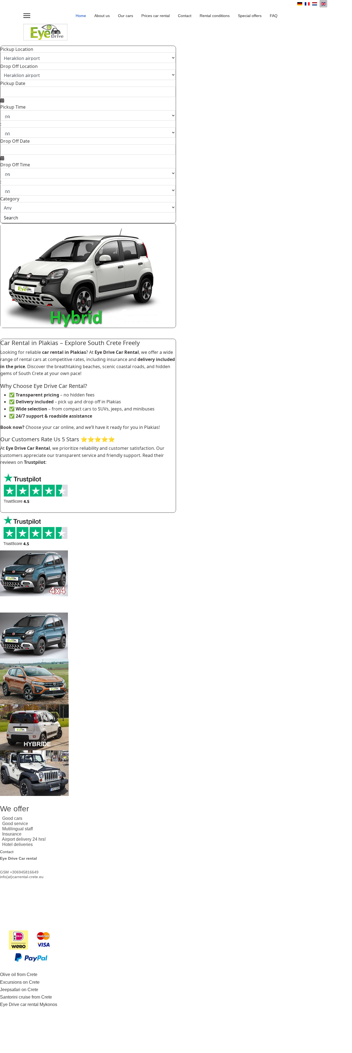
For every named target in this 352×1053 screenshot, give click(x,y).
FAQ (273, 15)
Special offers (250, 15)
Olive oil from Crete (18, 974)
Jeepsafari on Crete (19, 989)
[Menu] (26, 15)
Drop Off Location (19, 66)
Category (9, 199)
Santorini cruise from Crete (26, 997)
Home (81, 15)
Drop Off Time (15, 165)
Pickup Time (13, 107)
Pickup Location (16, 49)
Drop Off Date (15, 141)
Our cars (125, 15)
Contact (184, 15)
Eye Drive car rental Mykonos (28, 1004)
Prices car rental (155, 15)
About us (102, 15)
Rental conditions (215, 15)
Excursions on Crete (20, 982)
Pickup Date (12, 83)
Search (11, 218)
